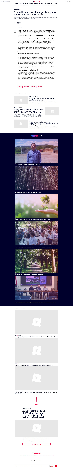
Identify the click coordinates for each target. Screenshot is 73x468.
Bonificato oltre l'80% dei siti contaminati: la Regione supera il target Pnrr (32, 219)
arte (53, 5)
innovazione (31, 3)
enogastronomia (25, 3)
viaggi (52, 3)
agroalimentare (27, 5)
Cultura (16, 335)
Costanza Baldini (20, 391)
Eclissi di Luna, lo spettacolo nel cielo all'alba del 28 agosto (42, 99)
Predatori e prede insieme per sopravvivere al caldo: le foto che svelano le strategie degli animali (43, 123)
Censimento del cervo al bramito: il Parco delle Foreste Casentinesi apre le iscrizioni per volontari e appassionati (28, 111)
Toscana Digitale (22, 5)
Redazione (18, 22)
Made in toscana (37, 3)
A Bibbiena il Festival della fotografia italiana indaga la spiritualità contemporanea (34, 365)
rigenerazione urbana (47, 5)
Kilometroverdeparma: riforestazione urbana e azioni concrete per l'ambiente (33, 247)
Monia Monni (33, 86)
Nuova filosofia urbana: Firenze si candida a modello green (29, 274)
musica (42, 3)
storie (48, 3)
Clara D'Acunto (35, 96)
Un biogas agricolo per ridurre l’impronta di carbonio (27, 164)
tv (53, 455)
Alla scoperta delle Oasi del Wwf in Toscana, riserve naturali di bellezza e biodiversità (34, 414)
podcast (56, 3)
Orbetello (40, 86)
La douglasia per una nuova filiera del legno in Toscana (28, 192)
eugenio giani (26, 86)
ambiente (16, 3)
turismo (55, 5)
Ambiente (17, 10)
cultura (20, 3)
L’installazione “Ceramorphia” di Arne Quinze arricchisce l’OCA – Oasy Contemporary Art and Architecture (36, 393)
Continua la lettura (36, 444)
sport (51, 5)
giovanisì (34, 5)
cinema (31, 5)
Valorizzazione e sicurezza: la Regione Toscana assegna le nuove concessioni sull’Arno (35, 302)
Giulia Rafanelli (28, 408)
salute (45, 3)
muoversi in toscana (38, 5)
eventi (43, 5)
